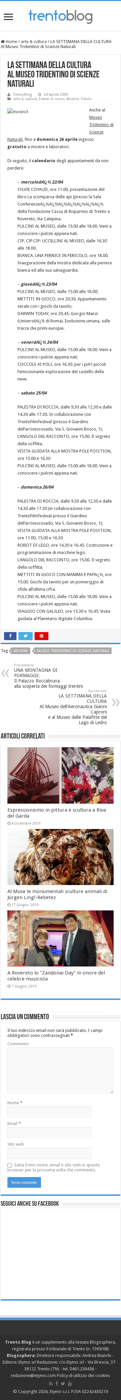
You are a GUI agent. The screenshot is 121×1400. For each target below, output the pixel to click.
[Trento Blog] (60, 16)
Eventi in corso (52, 99)
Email (14, 1123)
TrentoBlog (22, 94)
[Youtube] (70, 1384)
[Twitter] (63, 1384)
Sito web (15, 1144)
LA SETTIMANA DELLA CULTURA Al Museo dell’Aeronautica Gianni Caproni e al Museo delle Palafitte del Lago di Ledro (73, 707)
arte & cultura (34, 41)
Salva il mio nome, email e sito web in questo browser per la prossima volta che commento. (53, 1167)
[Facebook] (57, 1384)
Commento (18, 1043)
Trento (86, 99)
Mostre (73, 99)
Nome (15, 1102)
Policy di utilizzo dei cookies (83, 1375)
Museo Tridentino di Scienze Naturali (73, 651)
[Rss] (50, 1384)
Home (11, 41)
